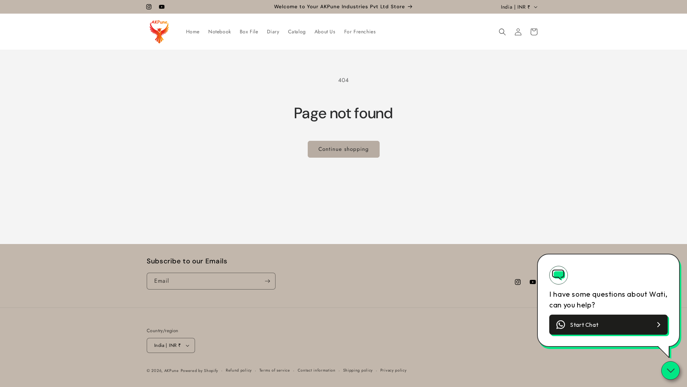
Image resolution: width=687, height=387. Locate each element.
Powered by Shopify (200, 370)
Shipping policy (358, 370)
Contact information (317, 370)
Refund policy (239, 370)
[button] (502, 32)
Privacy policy (393, 370)
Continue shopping (343, 149)
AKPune (171, 370)
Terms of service (274, 370)
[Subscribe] (267, 281)
